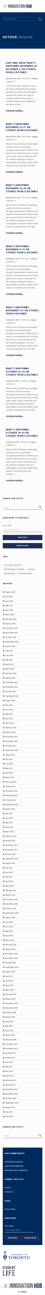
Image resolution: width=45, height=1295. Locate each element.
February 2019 (10, 994)
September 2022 (11, 804)
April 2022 (9, 827)
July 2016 (9, 1112)
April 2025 (9, 664)
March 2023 (9, 777)
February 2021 (10, 890)
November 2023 (11, 741)
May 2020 (8, 931)
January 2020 (10, 949)
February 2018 (10, 1039)
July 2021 (8, 868)
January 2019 (10, 999)
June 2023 (9, 764)
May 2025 (8, 660)
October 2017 (10, 1053)
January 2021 (10, 895)
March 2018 (9, 1035)
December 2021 (11, 845)
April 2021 (9, 881)
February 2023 (10, 782)
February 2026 (10, 619)
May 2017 (8, 1067)
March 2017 (9, 1076)
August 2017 (10, 1058)
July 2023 (8, 759)
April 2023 (9, 773)
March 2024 (9, 723)
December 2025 (11, 628)
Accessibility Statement (14, 1162)
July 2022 (8, 813)
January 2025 (10, 678)
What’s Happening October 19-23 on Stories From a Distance (22, 432)
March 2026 (9, 615)
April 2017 (9, 1071)
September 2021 (11, 859)
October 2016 (10, 1098)
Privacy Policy (10, 1209)
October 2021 (10, 854)
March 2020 (9, 940)
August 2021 (10, 863)
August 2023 (10, 755)
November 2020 (11, 904)
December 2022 (11, 791)
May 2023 (8, 768)
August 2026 (10, 592)
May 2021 (8, 877)
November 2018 (11, 1008)
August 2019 (10, 972)
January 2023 (10, 786)
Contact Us (9, 1192)
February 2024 (11, 728)
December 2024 (11, 682)
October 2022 (10, 800)
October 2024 (10, 691)
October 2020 (10, 908)
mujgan (35, 78)
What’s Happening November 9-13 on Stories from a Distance (22, 249)
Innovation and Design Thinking (14, 569)
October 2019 (10, 963)
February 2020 (10, 945)
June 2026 (9, 601)
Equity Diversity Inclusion (12, 565)
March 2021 (9, 886)
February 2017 (10, 1080)
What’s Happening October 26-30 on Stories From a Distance (22, 371)
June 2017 (9, 1062)
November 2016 (11, 1094)
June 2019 (9, 981)
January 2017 (10, 1085)
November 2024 (11, 687)
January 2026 (10, 624)
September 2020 (11, 913)
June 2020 (9, 927)
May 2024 (9, 714)
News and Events (9, 573)
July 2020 (9, 922)
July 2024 (9, 705)
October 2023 (10, 746)
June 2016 (9, 1116)
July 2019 (9, 976)
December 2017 (11, 1044)
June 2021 (9, 872)
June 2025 (9, 655)
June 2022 (9, 818)
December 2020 (11, 899)
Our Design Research (25, 573)
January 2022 (10, 841)
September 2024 (11, 696)
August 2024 (10, 700)
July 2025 (8, 651)
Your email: (7, 525)
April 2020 (9, 936)
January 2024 (10, 732)
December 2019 (11, 954)
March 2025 (9, 669)
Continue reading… (15, 110)
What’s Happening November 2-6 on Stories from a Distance (22, 310)
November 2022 (11, 795)
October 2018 (10, 1012)
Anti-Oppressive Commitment (16, 1170)
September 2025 (11, 642)
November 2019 (11, 958)
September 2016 (11, 1103)
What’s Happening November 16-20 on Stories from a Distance (22, 188)
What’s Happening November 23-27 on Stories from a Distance (22, 127)
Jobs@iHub (31, 569)
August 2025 (10, 646)
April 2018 (9, 1031)
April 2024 (9, 719)
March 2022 (9, 832)
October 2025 (10, 637)
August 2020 (10, 917)
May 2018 (8, 1026)
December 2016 (11, 1089)
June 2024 (9, 709)
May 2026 (8, 605)
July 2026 (9, 596)
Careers (8, 1187)
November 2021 (11, 850)
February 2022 (10, 836)
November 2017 (11, 1049)
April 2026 (9, 610)
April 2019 (9, 985)
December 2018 (11, 1003)
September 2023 (11, 750)
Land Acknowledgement (14, 1166)
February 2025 (10, 673)
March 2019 (9, 990)
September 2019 (11, 967)
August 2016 (10, 1107)
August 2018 (10, 1017)
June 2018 (9, 1021)
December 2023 (11, 737)
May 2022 (8, 823)
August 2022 (10, 809)
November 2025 (11, 633)
